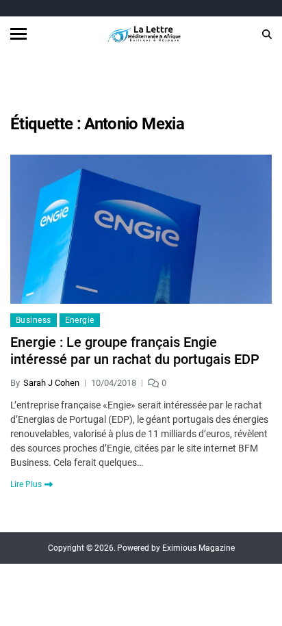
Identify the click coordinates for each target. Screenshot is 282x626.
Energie (79, 320)
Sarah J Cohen (51, 383)
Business (33, 320)
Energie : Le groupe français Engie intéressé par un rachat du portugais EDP (134, 350)
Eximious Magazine (198, 548)
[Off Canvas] (18, 34)
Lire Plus (26, 484)
